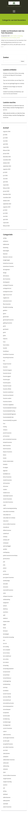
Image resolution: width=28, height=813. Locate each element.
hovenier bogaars (7, 370)
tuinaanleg (20, 36)
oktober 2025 (6, 163)
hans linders (6, 345)
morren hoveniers (7, 499)
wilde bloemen (6, 797)
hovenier (5, 367)
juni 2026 (5, 138)
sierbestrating (6, 599)
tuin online (6, 659)
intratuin (5, 430)
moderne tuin (6, 492)
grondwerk (5, 329)
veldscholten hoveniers (9, 759)
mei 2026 (5, 141)
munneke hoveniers (8, 502)
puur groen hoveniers (8, 577)
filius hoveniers (7, 304)
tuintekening (6, 719)
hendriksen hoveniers (8, 354)
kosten (4, 458)
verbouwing (6, 766)
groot (4, 332)
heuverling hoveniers (8, 357)
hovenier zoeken (7, 398)
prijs (4, 565)
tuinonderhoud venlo (8, 703)
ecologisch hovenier (8, 285)
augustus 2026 (6, 131)
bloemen (5, 254)
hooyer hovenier (7, 364)
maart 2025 (6, 185)
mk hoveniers (6, 483)
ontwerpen (6, 543)
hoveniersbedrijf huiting (9, 411)
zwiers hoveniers (7, 807)
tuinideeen (6, 690)
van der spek (6, 741)
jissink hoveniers (7, 433)
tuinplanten (6, 712)
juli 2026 (5, 134)
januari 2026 (6, 153)
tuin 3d (5, 643)
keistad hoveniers (7, 442)
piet (4, 562)
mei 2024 (5, 216)
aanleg (4, 238)
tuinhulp (5, 687)
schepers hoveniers (8, 596)
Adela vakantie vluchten (9, 113)
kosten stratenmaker (8, 461)
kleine (4, 455)
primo (4, 571)
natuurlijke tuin (7, 514)
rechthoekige (6, 580)
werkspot (5, 794)
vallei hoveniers (7, 734)
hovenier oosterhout (8, 392)
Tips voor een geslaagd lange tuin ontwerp (13, 83)
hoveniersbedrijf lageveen (9, 414)
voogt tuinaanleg (7, 781)
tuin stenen (6, 662)
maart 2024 (6, 222)
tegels (4, 624)
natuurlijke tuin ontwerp (9, 518)
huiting (5, 426)
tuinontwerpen (7, 709)
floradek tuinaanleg (8, 307)
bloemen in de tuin (7, 257)
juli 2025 (5, 172)
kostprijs (5, 464)
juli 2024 (5, 210)
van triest (5, 750)
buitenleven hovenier (8, 266)
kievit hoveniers (7, 448)
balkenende (6, 244)
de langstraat (6, 269)
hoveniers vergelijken (8, 404)
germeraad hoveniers (8, 320)
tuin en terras (6, 653)
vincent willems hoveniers (9, 775)
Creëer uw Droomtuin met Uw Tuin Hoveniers (12, 32)
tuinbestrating (6, 684)
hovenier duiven (7, 373)
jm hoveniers (6, 436)
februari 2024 (6, 226)
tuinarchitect (6, 675)
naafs (4, 505)
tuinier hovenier (7, 693)
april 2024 (5, 219)
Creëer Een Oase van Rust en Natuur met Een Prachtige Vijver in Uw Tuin (13, 108)
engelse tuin (6, 298)
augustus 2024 (6, 207)
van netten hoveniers (8, 747)
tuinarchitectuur (7, 678)
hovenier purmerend (8, 395)
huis (4, 423)
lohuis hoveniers (7, 477)
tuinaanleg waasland (8, 668)
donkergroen (6, 282)
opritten (5, 549)
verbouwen (6, 763)
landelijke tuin (6, 474)
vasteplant (5, 756)
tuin (4, 640)
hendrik (5, 348)
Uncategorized (6, 725)
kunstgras (5, 467)
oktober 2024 (6, 200)
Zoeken (6, 57)
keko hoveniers (7, 445)
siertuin (5, 606)
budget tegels (6, 260)
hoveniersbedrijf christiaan (9, 408)
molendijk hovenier (8, 496)
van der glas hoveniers (8, 737)
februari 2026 (6, 150)
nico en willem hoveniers (9, 524)
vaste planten (6, 753)
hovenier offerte (7, 389)
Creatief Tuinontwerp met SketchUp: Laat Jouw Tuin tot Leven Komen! (13, 92)
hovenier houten (7, 386)
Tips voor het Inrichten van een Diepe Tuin (13, 80)
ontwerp (5, 536)
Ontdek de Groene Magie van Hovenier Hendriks (12, 87)
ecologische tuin (7, 288)
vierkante (5, 769)
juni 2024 (5, 213)
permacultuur (6, 558)
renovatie (5, 584)
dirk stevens (6, 276)
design (4, 272)
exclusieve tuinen (7, 301)
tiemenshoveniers (7, 105)
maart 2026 (6, 147)
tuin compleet (6, 650)
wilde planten (6, 800)
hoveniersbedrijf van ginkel (10, 420)
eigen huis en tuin (7, 294)
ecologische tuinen (8, 291)
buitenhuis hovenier (8, 263)
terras (4, 628)
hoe (4, 360)
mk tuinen (5, 486)
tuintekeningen (7, 722)
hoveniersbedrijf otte (8, 417)
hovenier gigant (7, 376)
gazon (4, 313)
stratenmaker (6, 621)
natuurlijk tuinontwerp (8, 511)
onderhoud (6, 533)
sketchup (5, 609)
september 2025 (7, 166)
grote (4, 335)
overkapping (6, 552)
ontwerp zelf (6, 540)
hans (4, 342)
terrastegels (6, 634)
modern (5, 489)
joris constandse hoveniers (9, 439)
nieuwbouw (6, 527)
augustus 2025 (6, 169)
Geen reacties (14, 36)
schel (4, 593)
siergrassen (6, 602)
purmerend (6, 574)
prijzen (4, 568)
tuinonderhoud (4, 37)
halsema (5, 338)
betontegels (6, 250)
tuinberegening (7, 681)
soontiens (5, 612)
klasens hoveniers (7, 452)
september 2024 (7, 204)
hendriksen (6, 351)
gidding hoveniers (7, 323)
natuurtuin (5, 521)
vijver (4, 772)
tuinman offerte (7, 697)
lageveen (5, 470)
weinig (4, 791)
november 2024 (7, 197)
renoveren (5, 587)
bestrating (5, 247)
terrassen (5, 631)
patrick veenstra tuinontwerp (10, 555)
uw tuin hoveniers (12, 37)
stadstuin (5, 618)
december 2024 (7, 194)
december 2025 (7, 156)
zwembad (5, 803)
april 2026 (5, 144)
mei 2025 (5, 178)
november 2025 (7, 160)
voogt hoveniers (7, 778)
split (4, 615)
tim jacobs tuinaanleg (8, 637)
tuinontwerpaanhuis (8, 706)
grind (4, 326)
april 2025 (5, 182)
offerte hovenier (7, 530)
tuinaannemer (6, 671)
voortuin (5, 785)
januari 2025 (6, 191)
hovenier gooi (6, 379)
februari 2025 (6, 188)
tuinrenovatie (6, 715)
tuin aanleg (6, 646)
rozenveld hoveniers (8, 590)
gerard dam (6, 316)
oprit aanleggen (7, 546)
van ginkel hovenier (8, 744)
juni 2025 (5, 175)
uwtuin (18, 37)
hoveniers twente (7, 401)
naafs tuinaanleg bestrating (10, 508)
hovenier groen (7, 382)
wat (4, 788)
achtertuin (5, 241)
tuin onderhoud (7, 656)
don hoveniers (6, 279)
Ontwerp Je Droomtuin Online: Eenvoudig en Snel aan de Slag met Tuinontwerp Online (13, 75)
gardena (5, 310)
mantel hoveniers (7, 480)
